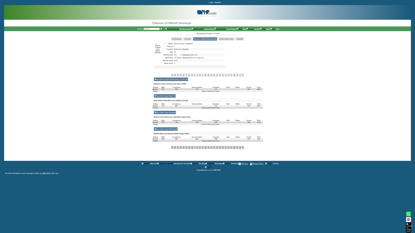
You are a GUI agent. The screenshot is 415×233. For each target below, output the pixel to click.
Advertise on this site (182, 163)
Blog (244, 29)
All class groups (185, 29)
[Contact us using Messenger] (408, 221)
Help (277, 29)
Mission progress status (226, 39)
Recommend (200, 33)
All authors (187, 39)
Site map (202, 163)
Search (140, 29)
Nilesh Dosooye (158, 51)
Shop (268, 29)
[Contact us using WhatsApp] (408, 215)
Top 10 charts (232, 29)
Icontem (210, 170)
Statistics (234, 163)
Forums (257, 29)
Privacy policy (258, 164)
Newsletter (219, 163)
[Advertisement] (242, 59)
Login (211, 2)
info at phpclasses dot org (47, 173)
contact (189, 43)
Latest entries (209, 29)
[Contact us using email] (409, 227)
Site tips (244, 164)
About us (153, 163)
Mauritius (185, 49)
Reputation (240, 39)
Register (218, 2)
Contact (276, 163)
